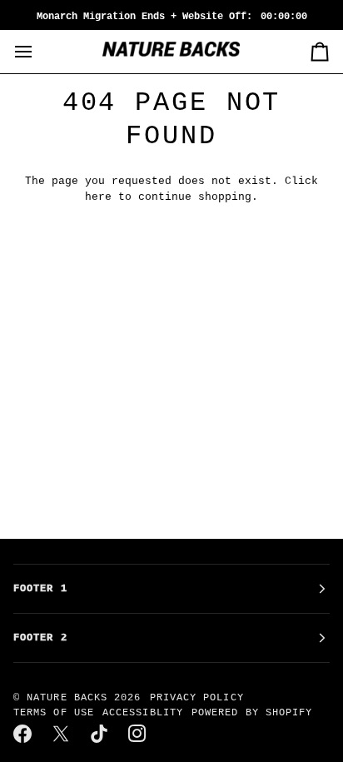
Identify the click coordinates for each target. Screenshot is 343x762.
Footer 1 (40, 589)
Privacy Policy (197, 698)
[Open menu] (38, 51)
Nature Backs (70, 698)
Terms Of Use (53, 713)
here (98, 197)
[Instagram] (138, 734)
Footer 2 (40, 638)
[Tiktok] (100, 734)
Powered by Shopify (251, 713)
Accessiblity (142, 713)
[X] (62, 734)
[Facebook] (23, 734)
